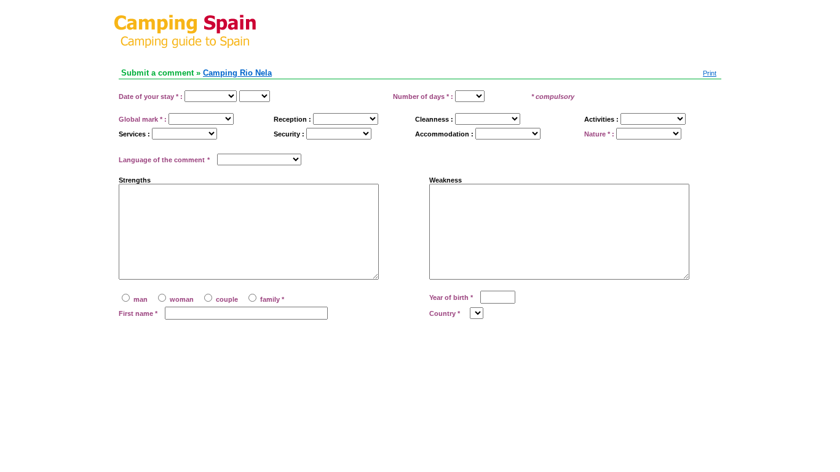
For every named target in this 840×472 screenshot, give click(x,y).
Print (709, 73)
